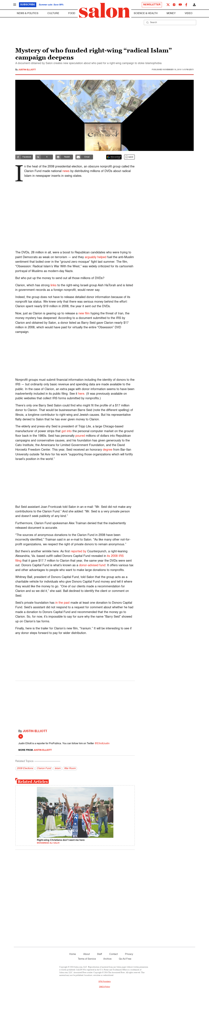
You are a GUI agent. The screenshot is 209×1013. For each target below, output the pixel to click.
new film (84, 313)
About (86, 954)
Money (171, 13)
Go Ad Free (125, 959)
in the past (62, 602)
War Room (70, 768)
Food (71, 13)
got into (67, 431)
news (65, 171)
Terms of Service (87, 959)
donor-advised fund (92, 565)
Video (188, 13)
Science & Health (146, 13)
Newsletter (151, 5)
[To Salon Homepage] (104, 10)
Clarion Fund (44, 768)
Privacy (129, 954)
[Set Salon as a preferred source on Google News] (114, 157)
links (53, 285)
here (81, 393)
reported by (78, 551)
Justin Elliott (27, 70)
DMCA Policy (104, 987)
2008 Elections (25, 768)
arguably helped (95, 257)
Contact (113, 954)
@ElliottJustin (102, 743)
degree (107, 449)
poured (80, 435)
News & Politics (27, 13)
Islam (57, 768)
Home (72, 954)
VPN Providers (104, 982)
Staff (99, 954)
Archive (107, 959)
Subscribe (27, 5)
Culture (53, 13)
